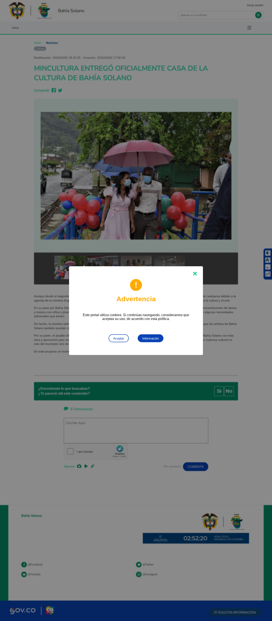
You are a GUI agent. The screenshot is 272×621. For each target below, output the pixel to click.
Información (150, 338)
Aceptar (118, 338)
